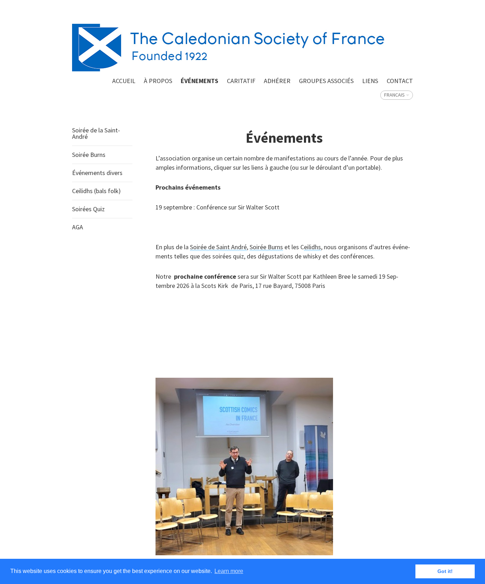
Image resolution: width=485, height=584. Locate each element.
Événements (199, 81)
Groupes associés (326, 81)
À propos (158, 81)
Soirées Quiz (88, 209)
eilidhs (312, 247)
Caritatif (241, 81)
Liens (370, 81)
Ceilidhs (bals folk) (96, 191)
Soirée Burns (88, 155)
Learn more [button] (228, 571)
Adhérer (277, 81)
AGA (77, 227)
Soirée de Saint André (218, 247)
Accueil (123, 81)
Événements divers (97, 173)
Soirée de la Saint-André (96, 133)
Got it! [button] (445, 571)
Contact (400, 81)
